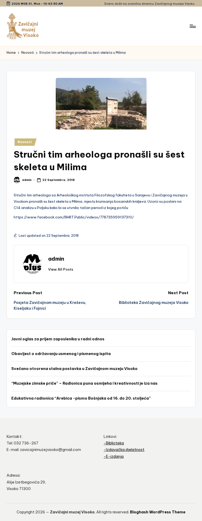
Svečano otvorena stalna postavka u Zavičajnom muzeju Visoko (74, 368)
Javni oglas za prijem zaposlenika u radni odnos (57, 339)
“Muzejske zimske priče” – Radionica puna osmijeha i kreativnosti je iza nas (84, 383)
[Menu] (192, 26)
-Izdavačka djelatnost (124, 449)
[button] (60, 269)
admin (56, 258)
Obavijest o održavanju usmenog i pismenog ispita (61, 353)
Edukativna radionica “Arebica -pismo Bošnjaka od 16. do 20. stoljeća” (81, 398)
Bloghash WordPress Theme (157, 512)
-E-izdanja (114, 456)
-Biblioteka (114, 443)
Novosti (25, 142)
